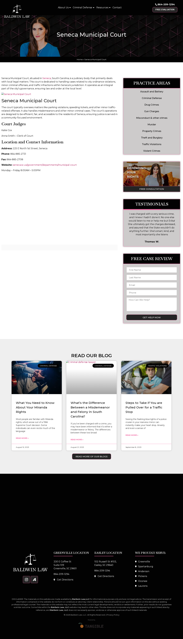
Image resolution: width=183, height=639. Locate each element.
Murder (152, 124)
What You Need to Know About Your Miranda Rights (35, 407)
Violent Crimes (151, 151)
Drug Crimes (151, 104)
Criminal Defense (82, 7)
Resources (102, 7)
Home (80, 59)
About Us (63, 7)
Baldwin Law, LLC (78, 615)
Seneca (46, 78)
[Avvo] (34, 579)
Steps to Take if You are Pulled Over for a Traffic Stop (144, 407)
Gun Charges (151, 111)
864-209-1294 (166, 4)
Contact (117, 7)
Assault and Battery (151, 91)
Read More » (22, 438)
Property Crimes (151, 131)
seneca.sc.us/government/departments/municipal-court (45, 165)
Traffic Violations (151, 144)
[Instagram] (26, 579)
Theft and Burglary (152, 137)
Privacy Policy (113, 615)
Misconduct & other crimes (151, 118)
